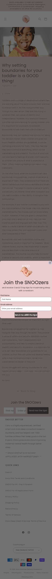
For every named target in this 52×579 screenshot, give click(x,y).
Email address (6, 304)
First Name (5, 295)
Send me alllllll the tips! (26, 315)
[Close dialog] (50, 262)
